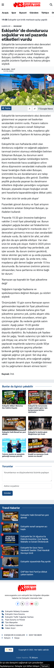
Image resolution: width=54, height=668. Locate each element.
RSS (10, 650)
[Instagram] (27, 604)
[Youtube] (32, 604)
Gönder (7, 493)
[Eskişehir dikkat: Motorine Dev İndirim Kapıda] (14, 397)
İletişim (7, 638)
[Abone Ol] (45, 108)
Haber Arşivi (10, 628)
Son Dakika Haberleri (14, 625)
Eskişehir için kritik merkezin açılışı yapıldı (24, 19)
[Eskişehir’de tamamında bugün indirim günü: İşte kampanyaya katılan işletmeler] (40, 397)
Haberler (6, 26)
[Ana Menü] (3, 4)
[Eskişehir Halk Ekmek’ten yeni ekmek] (14, 423)
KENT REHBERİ (35, 635)
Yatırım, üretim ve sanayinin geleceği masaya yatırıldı (13, 455)
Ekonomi (17, 26)
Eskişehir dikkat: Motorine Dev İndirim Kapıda (12, 407)
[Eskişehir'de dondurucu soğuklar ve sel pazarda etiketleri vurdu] (27, 89)
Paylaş (7, 108)
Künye (16, 638)
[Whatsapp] (36, 604)
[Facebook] (18, 604)
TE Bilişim (33, 658)
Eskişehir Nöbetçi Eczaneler (17, 611)
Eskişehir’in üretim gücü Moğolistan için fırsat (37, 433)
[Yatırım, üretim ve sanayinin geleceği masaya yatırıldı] (14, 445)
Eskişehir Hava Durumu (15, 614)
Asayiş (5, 13)
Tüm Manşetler (11, 622)
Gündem (34, 13)
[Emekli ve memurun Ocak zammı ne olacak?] (40, 445)
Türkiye (45, 13)
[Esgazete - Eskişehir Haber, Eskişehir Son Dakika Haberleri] (27, 4)
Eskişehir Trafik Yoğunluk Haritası (19, 617)
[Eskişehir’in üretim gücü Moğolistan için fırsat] (40, 423)
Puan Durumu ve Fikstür (15, 620)
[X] (22, 604)
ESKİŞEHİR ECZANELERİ (14, 635)
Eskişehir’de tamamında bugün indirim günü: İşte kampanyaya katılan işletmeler (37, 409)
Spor (13, 13)
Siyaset (23, 13)
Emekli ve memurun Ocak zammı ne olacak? (38, 455)
